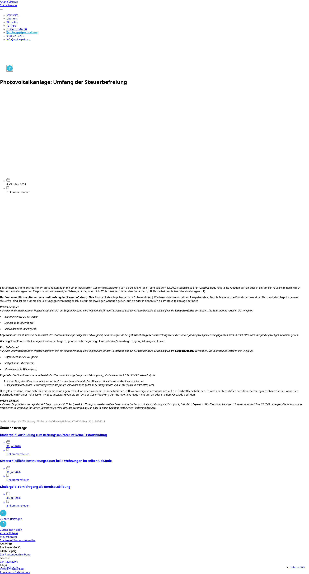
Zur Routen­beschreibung (15, 554)
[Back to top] (9, 68)
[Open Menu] (1, 9)
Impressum (11, 567)
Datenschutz (297, 567)
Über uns (12, 18)
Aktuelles (12, 22)
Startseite (12, 15)
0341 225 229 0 (15, 36)
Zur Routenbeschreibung (22, 32)
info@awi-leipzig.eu (18, 39)
